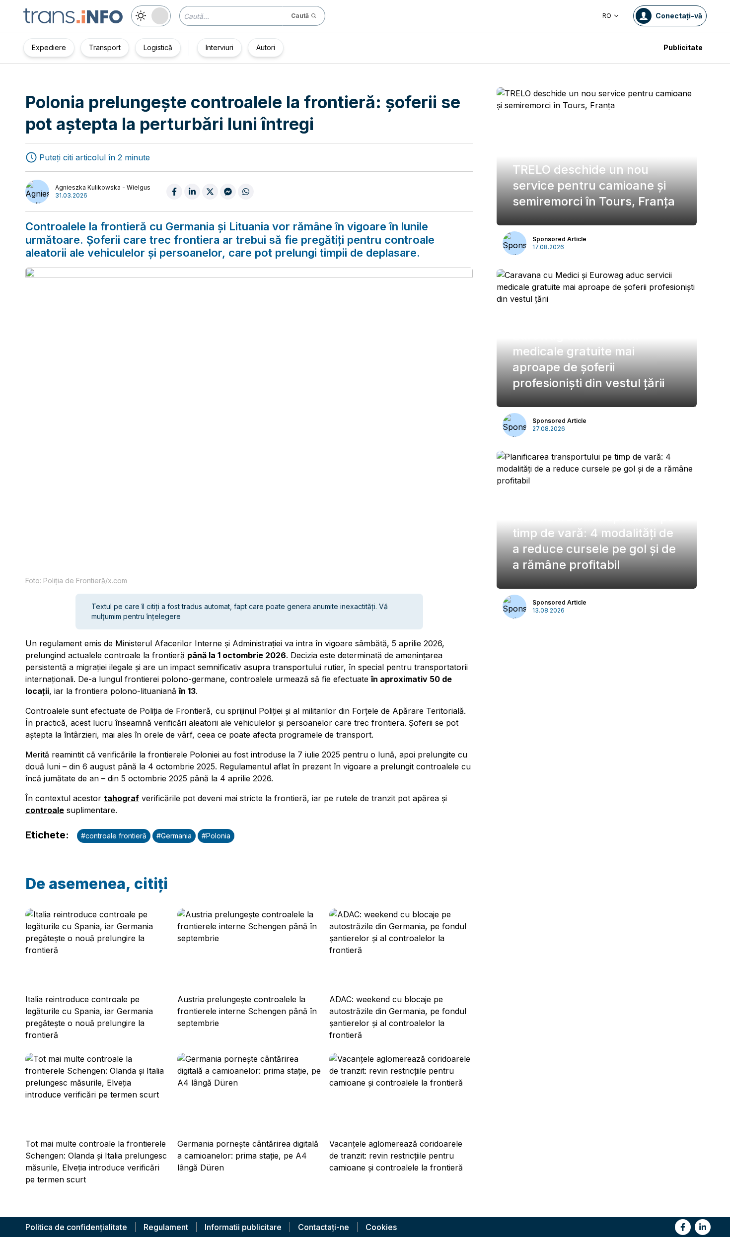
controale (44, 810)
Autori (265, 47)
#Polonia (216, 835)
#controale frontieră (113, 835)
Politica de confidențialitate (76, 1227)
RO (606, 15)
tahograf (121, 798)
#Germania (174, 835)
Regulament (166, 1227)
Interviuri (219, 47)
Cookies (381, 1227)
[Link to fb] (683, 1227)
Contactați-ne (323, 1227)
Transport (105, 47)
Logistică (158, 47)
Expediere (49, 47)
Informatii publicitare (243, 1227)
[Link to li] (703, 1227)
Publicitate (683, 47)
